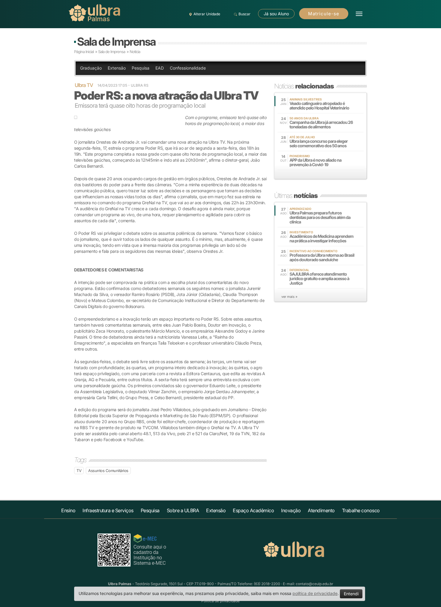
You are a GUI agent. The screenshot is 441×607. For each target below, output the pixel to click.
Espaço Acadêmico (253, 510)
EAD (159, 67)
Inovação (291, 510)
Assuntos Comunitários (108, 470)
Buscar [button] (244, 14)
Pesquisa (140, 67)
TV (78, 470)
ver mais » (289, 297)
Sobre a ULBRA (183, 510)
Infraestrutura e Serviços (108, 510)
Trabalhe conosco (361, 510)
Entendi (351, 593)
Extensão (117, 67)
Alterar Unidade (207, 14)
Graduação (91, 67)
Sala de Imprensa (116, 41)
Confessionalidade (188, 67)
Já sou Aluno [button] (276, 13)
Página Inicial (84, 51)
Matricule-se (323, 13)
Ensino (68, 510)
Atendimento (321, 510)
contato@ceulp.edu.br (314, 584)
